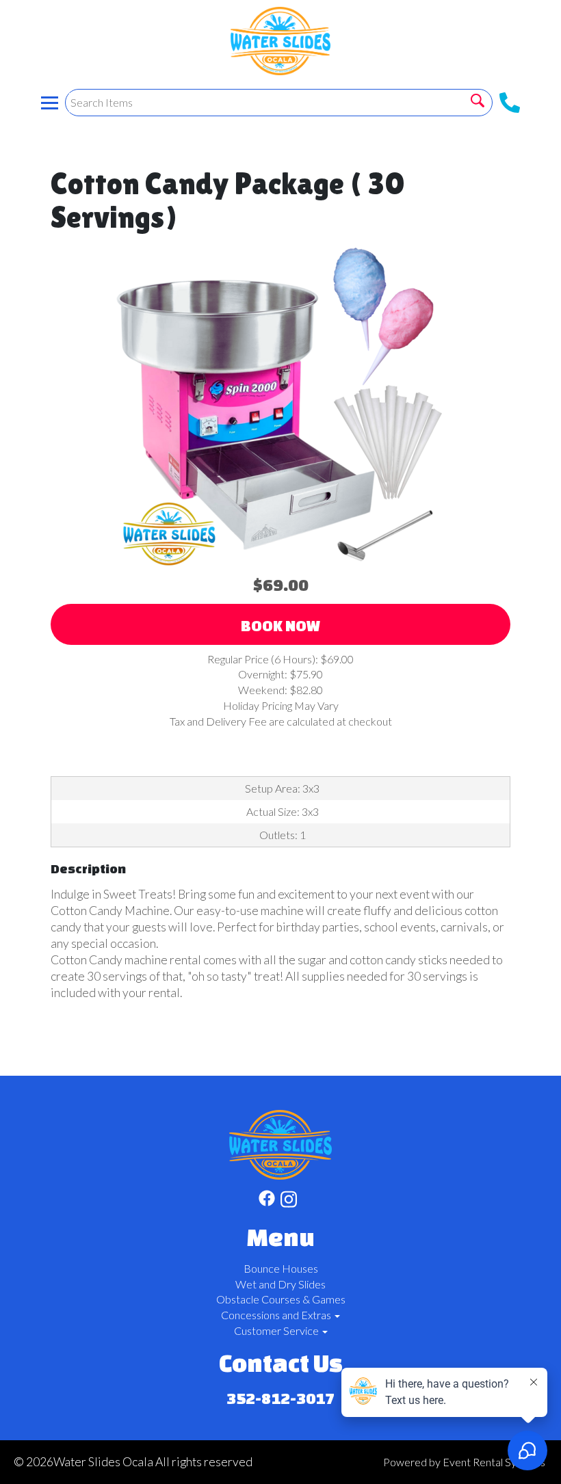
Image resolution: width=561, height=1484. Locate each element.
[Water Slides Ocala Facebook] (267, 1201)
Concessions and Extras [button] (277, 1314)
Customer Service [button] (277, 1330)
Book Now (280, 625)
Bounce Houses (281, 1268)
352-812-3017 (280, 1398)
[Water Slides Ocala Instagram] (288, 1201)
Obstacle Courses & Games (280, 1299)
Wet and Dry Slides (280, 1283)
